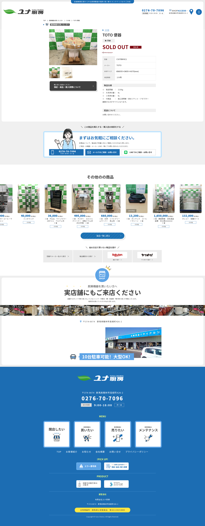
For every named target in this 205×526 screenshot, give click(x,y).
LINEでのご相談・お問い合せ (141, 152)
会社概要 (100, 451)
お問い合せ (115, 451)
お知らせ (86, 451)
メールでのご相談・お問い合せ (105, 152)
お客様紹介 (71, 451)
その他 (68, 20)
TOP (59, 451)
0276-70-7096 (153, 10)
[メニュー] (199, 12)
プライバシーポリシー (136, 451)
